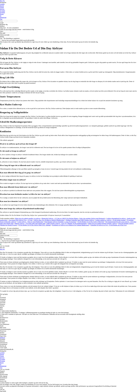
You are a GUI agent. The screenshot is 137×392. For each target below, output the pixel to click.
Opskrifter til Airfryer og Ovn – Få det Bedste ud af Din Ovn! (108, 225)
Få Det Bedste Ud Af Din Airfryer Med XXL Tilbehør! (34, 225)
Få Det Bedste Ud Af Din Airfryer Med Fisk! (91, 222)
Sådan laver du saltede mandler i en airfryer (27, 218)
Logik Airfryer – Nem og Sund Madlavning (30, 222)
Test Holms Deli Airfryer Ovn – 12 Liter (20, 220)
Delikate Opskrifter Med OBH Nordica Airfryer (80, 220)
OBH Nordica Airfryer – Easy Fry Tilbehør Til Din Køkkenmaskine (67, 223)
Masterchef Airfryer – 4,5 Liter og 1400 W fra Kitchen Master (60, 218)
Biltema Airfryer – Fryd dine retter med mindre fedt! (30, 223)
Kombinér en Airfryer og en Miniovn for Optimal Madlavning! (70, 225)
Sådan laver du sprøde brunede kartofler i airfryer (102, 223)
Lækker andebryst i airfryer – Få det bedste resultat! (110, 220)
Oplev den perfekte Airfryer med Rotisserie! (92, 218)
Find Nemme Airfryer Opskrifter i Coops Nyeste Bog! (60, 222)
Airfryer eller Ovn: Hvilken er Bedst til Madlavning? (49, 220)
